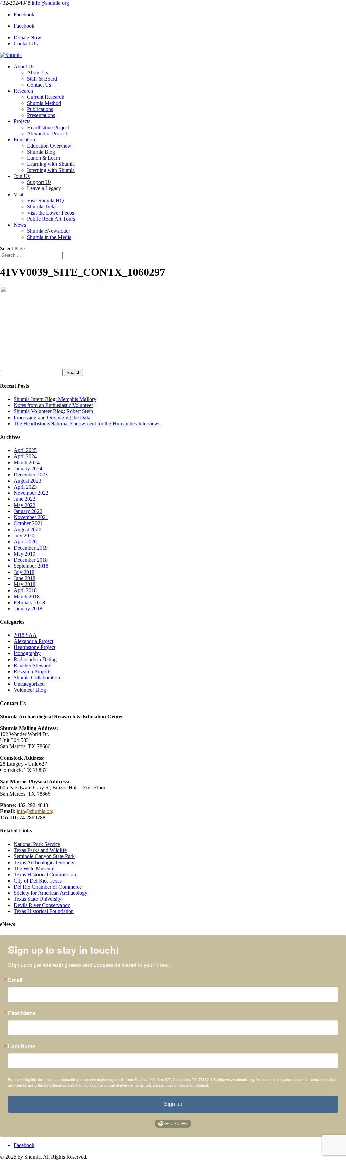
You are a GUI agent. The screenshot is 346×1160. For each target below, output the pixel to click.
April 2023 (25, 487)
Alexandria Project (47, 133)
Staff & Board (42, 79)
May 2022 (24, 505)
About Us (24, 66)
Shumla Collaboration (37, 678)
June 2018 (24, 578)
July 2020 (24, 535)
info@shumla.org (35, 811)
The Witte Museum (34, 868)
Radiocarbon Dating (35, 659)
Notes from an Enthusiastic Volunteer (53, 405)
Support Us (39, 182)
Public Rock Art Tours (51, 219)
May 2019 (24, 554)
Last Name (21, 1046)
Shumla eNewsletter (48, 231)
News (20, 225)
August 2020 (27, 529)
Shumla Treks (41, 206)
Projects (22, 121)
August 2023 (27, 481)
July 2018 (24, 572)
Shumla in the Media (49, 237)
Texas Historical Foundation (44, 911)
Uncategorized (29, 684)
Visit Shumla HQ (45, 200)
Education (24, 139)
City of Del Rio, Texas (38, 881)
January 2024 (28, 468)
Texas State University (37, 899)
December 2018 (31, 560)
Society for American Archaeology (51, 893)
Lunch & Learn (43, 158)
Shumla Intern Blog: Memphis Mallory (55, 399)
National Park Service (37, 844)
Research (23, 91)
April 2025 (25, 450)
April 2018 (25, 590)
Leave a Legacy (44, 188)
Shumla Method (44, 103)
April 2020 (25, 541)
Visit (18, 194)
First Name (22, 1013)
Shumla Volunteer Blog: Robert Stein (53, 411)
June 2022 (24, 499)
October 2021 (28, 523)
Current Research (45, 97)
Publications (40, 109)
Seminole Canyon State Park (44, 856)
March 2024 (27, 462)
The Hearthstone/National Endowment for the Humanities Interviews (87, 423)
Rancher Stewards (33, 665)
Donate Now (27, 37)
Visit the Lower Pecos (50, 213)
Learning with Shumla (51, 164)
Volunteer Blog (30, 690)
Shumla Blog (41, 152)
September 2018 (31, 566)
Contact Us (26, 43)
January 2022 (28, 511)
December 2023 (31, 474)
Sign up (173, 1104)
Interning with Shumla (51, 170)
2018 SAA (25, 635)
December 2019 (31, 548)
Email (15, 980)
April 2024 (25, 456)
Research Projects (32, 671)
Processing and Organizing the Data (52, 417)
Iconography (27, 653)
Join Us (22, 176)
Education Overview (49, 146)
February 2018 (29, 602)
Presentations (41, 115)
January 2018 (28, 608)
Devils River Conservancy (42, 905)
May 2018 (24, 584)
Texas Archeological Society (44, 862)
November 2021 (31, 517)
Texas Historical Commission (45, 874)
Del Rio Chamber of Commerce (48, 887)
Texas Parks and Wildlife (40, 850)
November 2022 (31, 493)
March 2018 (27, 596)
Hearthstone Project (48, 127)
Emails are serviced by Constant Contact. (175, 1085)
